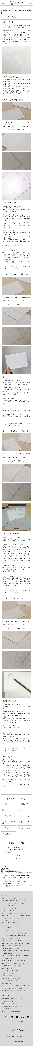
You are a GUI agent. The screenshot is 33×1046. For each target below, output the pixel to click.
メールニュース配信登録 (17, 1021)
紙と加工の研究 (22, 6)
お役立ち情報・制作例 (11, 6)
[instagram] (6, 1017)
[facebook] (12, 1017)
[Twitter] (17, 1017)
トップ (2, 6)
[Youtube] (22, 1017)
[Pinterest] (28, 1017)
